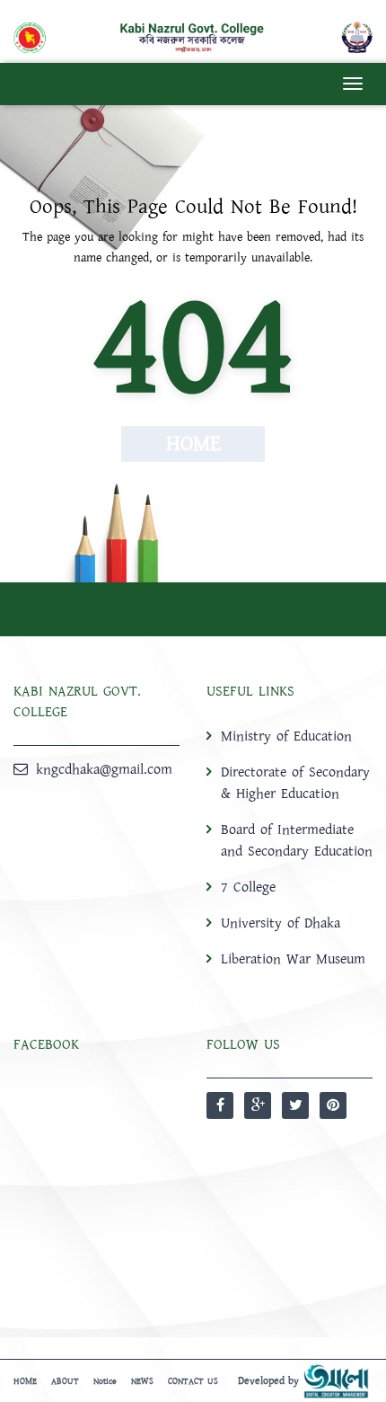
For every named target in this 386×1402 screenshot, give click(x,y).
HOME (25, 1381)
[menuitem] (289, 847)
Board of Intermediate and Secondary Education (297, 840)
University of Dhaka (280, 923)
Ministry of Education (286, 736)
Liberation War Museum (293, 959)
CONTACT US (193, 1381)
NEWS (142, 1381)
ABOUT (65, 1381)
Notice (105, 1381)
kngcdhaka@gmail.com (104, 769)
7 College (248, 887)
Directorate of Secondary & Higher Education (295, 782)
